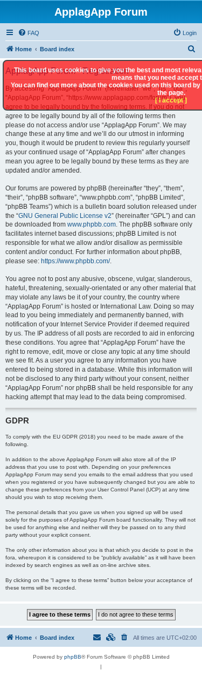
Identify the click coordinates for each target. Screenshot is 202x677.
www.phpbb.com (91, 224)
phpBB (72, 657)
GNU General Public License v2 (65, 216)
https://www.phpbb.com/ (75, 261)
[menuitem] (28, 32)
